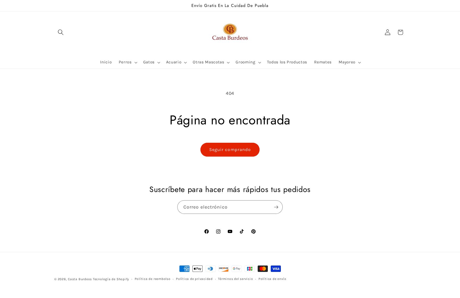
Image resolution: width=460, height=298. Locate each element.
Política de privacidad (194, 279)
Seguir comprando (230, 149)
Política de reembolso (153, 279)
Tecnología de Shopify (111, 279)
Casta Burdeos (80, 279)
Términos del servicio (235, 279)
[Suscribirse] (276, 207)
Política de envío (272, 279)
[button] (60, 32)
